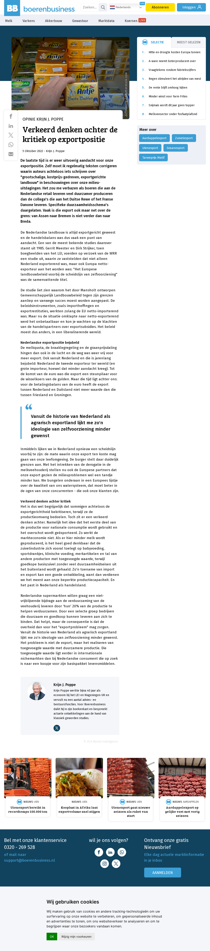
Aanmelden (162, 872)
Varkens (29, 21)
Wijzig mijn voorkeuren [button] (76, 936)
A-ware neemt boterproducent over (169, 61)
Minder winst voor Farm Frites (164, 96)
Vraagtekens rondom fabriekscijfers (169, 70)
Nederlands (123, 7)
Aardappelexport (154, 138)
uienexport (150, 148)
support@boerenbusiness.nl (29, 860)
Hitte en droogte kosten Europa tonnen (171, 52)
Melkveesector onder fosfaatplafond (169, 114)
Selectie (157, 42)
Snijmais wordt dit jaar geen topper (168, 105)
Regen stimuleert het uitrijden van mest (171, 79)
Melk (8, 21)
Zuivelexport (184, 138)
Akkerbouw (53, 21)
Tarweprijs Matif (153, 157)
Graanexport (176, 148)
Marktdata (106, 21)
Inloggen (189, 7)
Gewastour (80, 21)
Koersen (135, 21)
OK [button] (52, 936)
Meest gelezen (188, 42)
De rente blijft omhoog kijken (164, 87)
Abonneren (160, 7)
